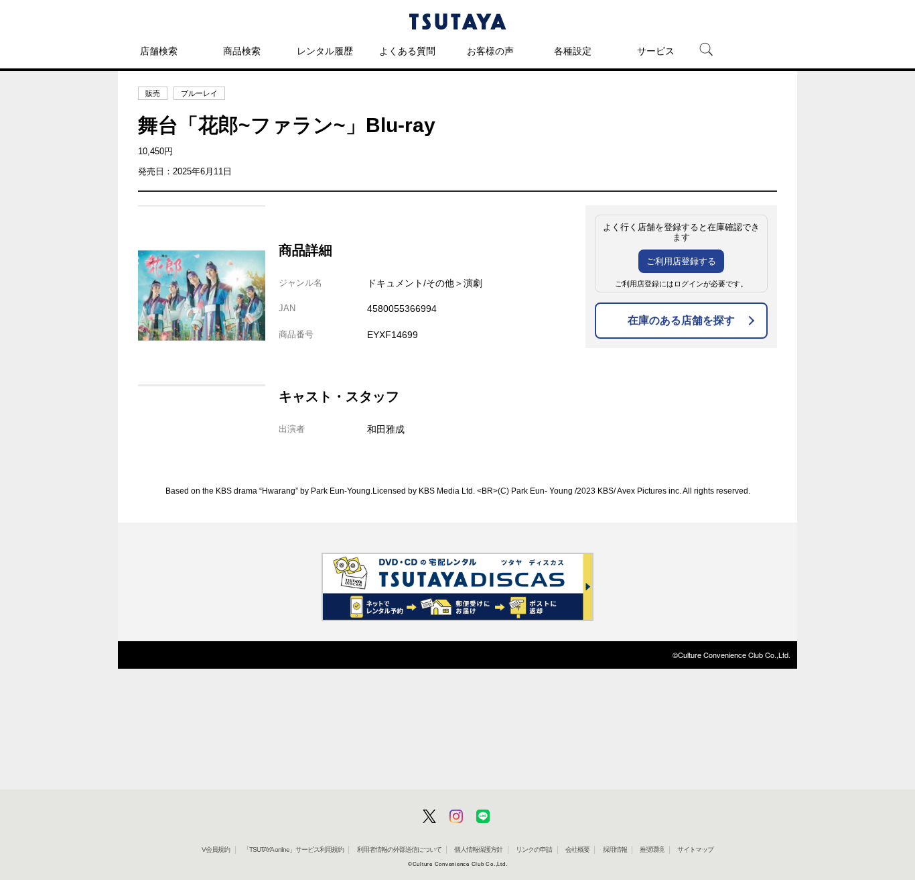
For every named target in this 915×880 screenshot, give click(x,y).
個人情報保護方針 (478, 849)
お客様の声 (490, 51)
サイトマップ (695, 849)
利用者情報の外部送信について (399, 849)
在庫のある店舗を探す (681, 320)
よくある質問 (407, 51)
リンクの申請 (534, 849)
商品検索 (242, 51)
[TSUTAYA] (457, 21)
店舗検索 (159, 51)
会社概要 (577, 849)
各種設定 (572, 51)
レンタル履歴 (325, 51)
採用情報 (615, 849)
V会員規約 (216, 849)
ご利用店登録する (681, 261)
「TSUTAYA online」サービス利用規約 (293, 849)
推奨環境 (652, 849)
